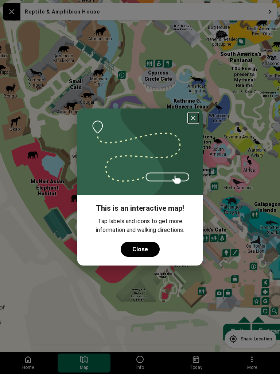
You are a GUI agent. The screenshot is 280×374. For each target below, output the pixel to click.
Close (140, 249)
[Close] (193, 118)
